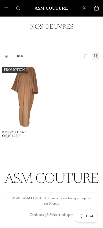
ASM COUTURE (35, 198)
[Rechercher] (18, 8)
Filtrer (16, 56)
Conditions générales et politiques (51, 215)
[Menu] (6, 8)
